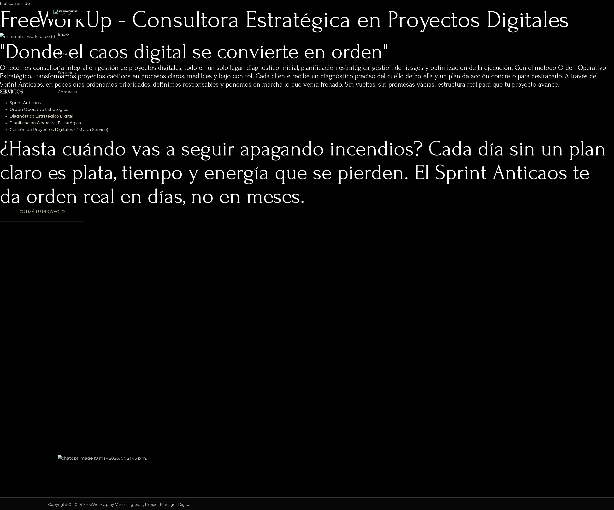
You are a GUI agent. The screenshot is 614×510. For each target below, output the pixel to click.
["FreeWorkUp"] (66, 17)
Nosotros (67, 53)
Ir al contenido (15, 3)
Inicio (63, 34)
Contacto (67, 91)
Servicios (67, 72)
